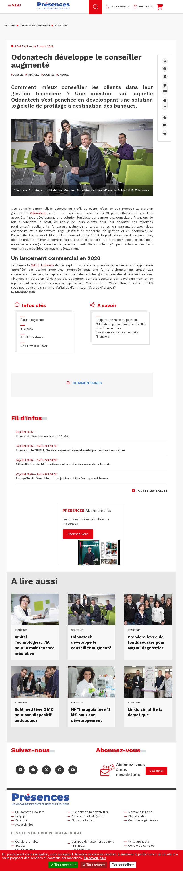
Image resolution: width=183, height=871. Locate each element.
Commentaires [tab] (87, 383)
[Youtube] (72, 769)
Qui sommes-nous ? (29, 812)
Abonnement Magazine (88, 816)
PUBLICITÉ (145, 6)
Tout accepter (65, 865)
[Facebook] (165, 69)
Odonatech (38, 213)
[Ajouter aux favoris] (164, 117)
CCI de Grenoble (27, 841)
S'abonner (156, 770)
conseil (17, 74)
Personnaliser (123, 865)
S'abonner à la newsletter (90, 812)
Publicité (21, 820)
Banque (62, 74)
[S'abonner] (107, 770)
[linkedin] (165, 76)
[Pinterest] (59, 769)
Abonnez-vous (78, 534)
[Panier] (160, 8)
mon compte (120, 6)
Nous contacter (83, 820)
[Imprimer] (164, 133)
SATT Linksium (42, 265)
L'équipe (21, 816)
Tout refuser (95, 865)
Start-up (61, 25)
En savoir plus (95, 858)
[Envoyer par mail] (164, 125)
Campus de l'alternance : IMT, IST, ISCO (93, 844)
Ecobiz (20, 845)
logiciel (47, 74)
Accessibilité (24, 824)
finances (32, 74)
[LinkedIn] (20, 769)
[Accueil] (53, 6)
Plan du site (136, 816)
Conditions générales (143, 820)
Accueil (9, 25)
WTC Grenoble (138, 841)
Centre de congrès (141, 845)
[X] (165, 61)
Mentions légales (140, 812)
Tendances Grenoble (35, 25)
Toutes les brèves (151, 490)
